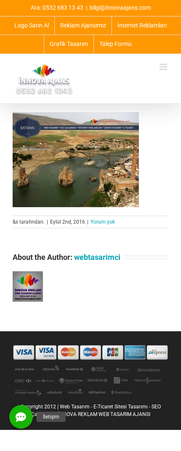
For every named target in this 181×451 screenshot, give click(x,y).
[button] (21, 417)
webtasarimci (97, 257)
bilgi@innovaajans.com (120, 7)
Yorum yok (102, 222)
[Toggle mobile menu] (164, 66)
